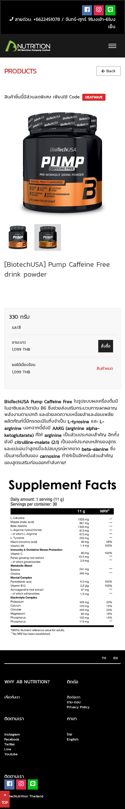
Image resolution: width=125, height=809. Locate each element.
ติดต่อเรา (73, 697)
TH (104, 658)
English (72, 739)
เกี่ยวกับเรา (12, 697)
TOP (4, 802)
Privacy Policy (78, 707)
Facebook (11, 739)
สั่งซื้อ (105, 346)
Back (110, 71)
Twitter (9, 744)
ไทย (69, 734)
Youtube (10, 754)
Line (7, 749)
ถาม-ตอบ (74, 702)
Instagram (12, 734)
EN (115, 658)
